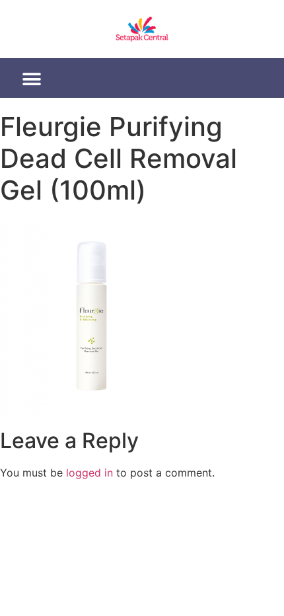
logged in (89, 472)
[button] (32, 79)
